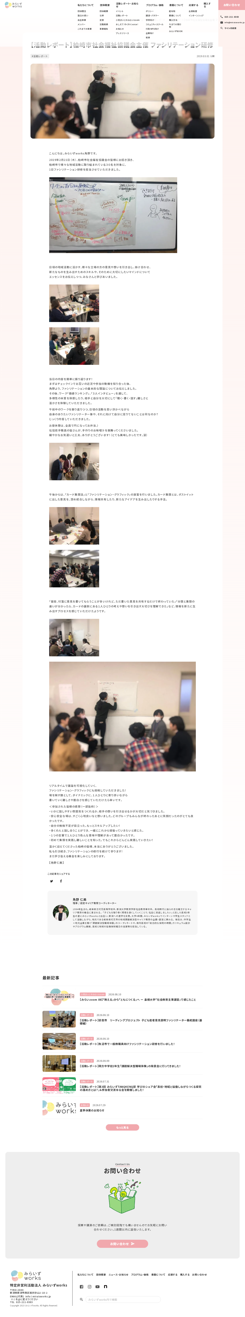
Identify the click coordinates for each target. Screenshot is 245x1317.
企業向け (150, 33)
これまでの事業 (85, 29)
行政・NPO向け (152, 29)
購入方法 (173, 20)
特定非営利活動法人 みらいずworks (38, 1285)
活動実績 (104, 24)
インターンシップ (196, 15)
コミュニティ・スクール (154, 24)
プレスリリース (122, 33)
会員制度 (193, 11)
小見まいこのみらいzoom (128, 20)
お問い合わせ (232, 5)
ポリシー (150, 11)
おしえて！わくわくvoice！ (127, 24)
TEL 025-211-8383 (21, 1302)
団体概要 (104, 11)
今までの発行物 (175, 25)
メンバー (81, 24)
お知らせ (120, 29)
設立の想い (83, 15)
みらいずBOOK (176, 31)
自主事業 (82, 20)
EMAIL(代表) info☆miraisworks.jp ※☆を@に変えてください (30, 1298)
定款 (102, 20)
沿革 (102, 15)
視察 (148, 37)
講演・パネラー (152, 15)
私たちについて (86, 5)
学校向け (150, 20)
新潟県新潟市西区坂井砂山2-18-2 (29, 1292)
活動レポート (122, 15)
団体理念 (82, 11)
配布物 (172, 11)
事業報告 (104, 29)
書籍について (175, 15)
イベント (119, 11)
